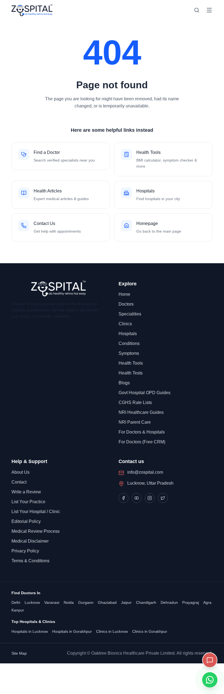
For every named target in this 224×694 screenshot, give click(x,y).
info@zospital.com (145, 472)
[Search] (197, 10)
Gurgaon (85, 602)
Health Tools (131, 363)
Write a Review (26, 492)
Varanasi (51, 602)
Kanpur (17, 610)
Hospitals (128, 333)
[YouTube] (137, 498)
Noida (69, 602)
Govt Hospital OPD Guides (144, 392)
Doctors (126, 304)
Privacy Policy (25, 551)
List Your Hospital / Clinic (35, 511)
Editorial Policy (26, 521)
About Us (20, 472)
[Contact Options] (209, 660)
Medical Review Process (35, 531)
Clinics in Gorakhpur (149, 631)
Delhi (15, 602)
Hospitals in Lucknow (29, 631)
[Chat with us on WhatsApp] (209, 679)
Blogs (124, 382)
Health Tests (131, 373)
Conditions (129, 343)
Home (124, 294)
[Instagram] (150, 498)
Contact (18, 482)
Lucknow (32, 602)
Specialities (130, 314)
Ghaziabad (107, 602)
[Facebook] (123, 498)
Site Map (19, 653)
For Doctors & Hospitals (142, 432)
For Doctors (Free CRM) (142, 442)
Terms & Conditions (30, 560)
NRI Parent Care (135, 422)
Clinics (125, 323)
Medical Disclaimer (30, 541)
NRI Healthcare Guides (141, 412)
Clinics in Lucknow (112, 631)
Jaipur (126, 602)
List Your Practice (28, 501)
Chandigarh (146, 602)
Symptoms (129, 353)
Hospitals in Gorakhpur (72, 631)
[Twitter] (163, 498)
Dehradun (169, 602)
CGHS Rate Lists (135, 402)
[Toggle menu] (209, 10)
